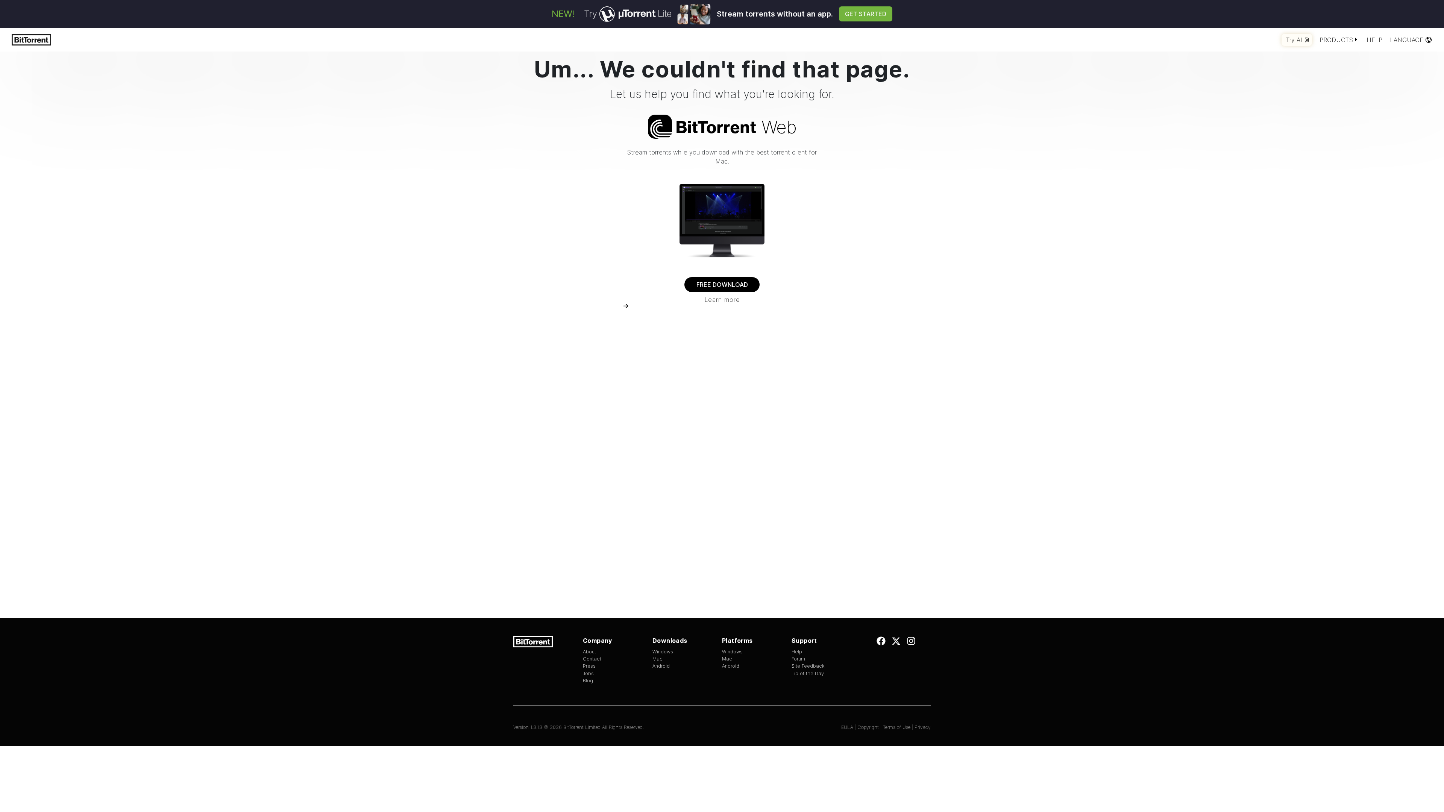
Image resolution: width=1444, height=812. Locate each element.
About (589, 651)
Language (1406, 40)
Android (661, 666)
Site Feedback (808, 666)
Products (1336, 40)
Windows (662, 651)
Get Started (865, 14)
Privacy (923, 727)
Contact (592, 659)
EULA (847, 727)
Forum (798, 659)
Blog (588, 680)
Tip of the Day (808, 673)
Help (1374, 40)
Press (589, 666)
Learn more (722, 299)
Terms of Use (896, 727)
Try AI (1294, 40)
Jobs (588, 673)
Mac (657, 659)
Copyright (868, 727)
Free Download (722, 284)
